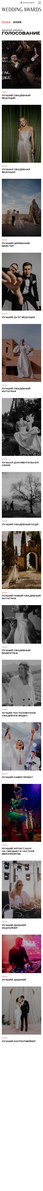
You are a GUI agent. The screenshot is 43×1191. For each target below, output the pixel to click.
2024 (6, 22)
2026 (17, 22)
